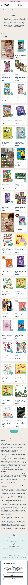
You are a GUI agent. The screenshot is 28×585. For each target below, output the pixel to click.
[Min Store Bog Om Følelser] (7, 369)
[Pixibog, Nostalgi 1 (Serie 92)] (7, 89)
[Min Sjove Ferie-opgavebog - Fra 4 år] (20, 132)
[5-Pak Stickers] (20, 111)
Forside (2, 9)
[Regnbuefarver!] (7, 305)
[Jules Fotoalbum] (20, 219)
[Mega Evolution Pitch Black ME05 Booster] (20, 197)
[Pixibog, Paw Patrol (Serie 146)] (7, 111)
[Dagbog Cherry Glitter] (7, 325)
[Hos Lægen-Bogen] (7, 347)
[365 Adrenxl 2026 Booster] (20, 325)
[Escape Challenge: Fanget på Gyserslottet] (20, 412)
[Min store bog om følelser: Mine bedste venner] (7, 412)
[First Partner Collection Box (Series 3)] (20, 347)
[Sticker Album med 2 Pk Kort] (20, 261)
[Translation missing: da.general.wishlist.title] (23, 5)
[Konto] (21, 5)
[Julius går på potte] (20, 283)
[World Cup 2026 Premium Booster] (20, 176)
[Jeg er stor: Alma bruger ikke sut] (20, 369)
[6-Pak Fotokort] (20, 89)
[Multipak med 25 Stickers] (7, 197)
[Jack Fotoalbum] (7, 261)
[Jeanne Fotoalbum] (20, 305)
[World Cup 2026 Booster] (20, 46)
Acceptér (13, 575)
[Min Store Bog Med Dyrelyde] (7, 283)
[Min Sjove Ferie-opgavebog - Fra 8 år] (7, 132)
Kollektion (8, 9)
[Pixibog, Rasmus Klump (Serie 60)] (20, 154)
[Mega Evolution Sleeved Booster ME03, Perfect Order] (20, 66)
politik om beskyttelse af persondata (15, 572)
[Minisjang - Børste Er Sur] (20, 240)
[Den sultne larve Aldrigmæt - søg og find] (20, 390)
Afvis (13, 578)
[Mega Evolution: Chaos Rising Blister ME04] (7, 66)
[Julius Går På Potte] (7, 390)
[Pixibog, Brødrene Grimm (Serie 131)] (7, 176)
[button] (1, 203)
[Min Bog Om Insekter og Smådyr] (7, 240)
